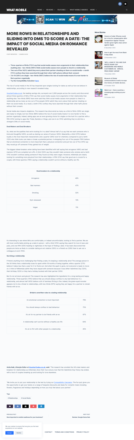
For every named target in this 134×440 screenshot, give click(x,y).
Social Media (26, 398)
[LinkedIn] (41, 406)
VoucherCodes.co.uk (14, 93)
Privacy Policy (83, 432)
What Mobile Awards (79, 10)
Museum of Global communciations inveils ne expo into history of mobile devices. (115, 81)
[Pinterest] (33, 406)
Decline (19, 433)
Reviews (49, 10)
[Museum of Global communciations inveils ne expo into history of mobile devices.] (98, 81)
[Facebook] (120, 4)
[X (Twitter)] (125, 4)
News (39, 10)
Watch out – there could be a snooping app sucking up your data (114, 92)
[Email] (10, 406)
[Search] (126, 9)
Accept (9, 433)
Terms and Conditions (64, 432)
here (37, 81)
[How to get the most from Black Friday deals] (98, 55)
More (92, 10)
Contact (48, 432)
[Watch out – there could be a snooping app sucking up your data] (98, 93)
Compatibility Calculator (63, 382)
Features (61, 10)
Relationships (13, 398)
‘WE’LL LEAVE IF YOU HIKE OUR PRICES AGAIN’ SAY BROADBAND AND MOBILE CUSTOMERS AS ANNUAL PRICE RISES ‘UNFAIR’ (115, 66)
